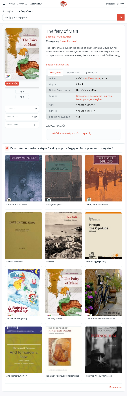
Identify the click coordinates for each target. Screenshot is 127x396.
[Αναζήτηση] (121, 17)
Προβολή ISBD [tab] (91, 72)
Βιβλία (10, 11)
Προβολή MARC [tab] (73, 72)
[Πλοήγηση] (4, 3)
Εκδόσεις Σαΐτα (93, 78)
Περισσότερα (115, 387)
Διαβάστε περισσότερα (57, 64)
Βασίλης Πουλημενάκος (58, 36)
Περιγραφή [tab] (55, 72)
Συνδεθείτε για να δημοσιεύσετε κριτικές (70, 133)
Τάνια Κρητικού (68, 40)
